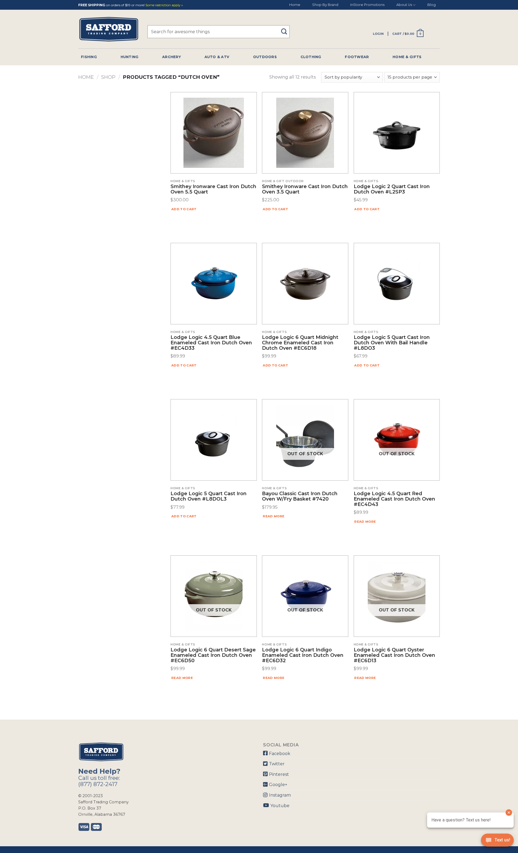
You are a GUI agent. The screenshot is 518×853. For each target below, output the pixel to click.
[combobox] (218, 31)
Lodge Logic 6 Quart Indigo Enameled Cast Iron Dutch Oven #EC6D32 (302, 655)
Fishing (89, 57)
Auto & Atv (217, 57)
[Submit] (286, 29)
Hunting (130, 57)
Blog (431, 5)
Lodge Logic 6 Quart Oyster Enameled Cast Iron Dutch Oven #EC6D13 (394, 655)
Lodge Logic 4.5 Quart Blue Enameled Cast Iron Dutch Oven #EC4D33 (211, 343)
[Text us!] (497, 841)
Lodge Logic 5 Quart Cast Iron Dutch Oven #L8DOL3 (209, 496)
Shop (108, 77)
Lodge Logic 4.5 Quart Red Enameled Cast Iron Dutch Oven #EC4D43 (394, 499)
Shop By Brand (325, 5)
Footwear (357, 57)
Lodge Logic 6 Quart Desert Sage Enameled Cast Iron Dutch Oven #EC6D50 (213, 655)
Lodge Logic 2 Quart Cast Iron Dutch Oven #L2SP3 (392, 189)
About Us (404, 5)
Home (294, 5)
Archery (171, 57)
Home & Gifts (407, 57)
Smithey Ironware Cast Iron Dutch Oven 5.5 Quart (213, 189)
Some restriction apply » (164, 5)
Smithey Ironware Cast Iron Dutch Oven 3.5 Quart (305, 189)
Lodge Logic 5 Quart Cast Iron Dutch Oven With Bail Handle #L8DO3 (392, 343)
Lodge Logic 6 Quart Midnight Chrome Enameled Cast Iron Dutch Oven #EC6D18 (300, 343)
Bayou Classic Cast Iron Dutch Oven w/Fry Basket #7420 (300, 496)
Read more (273, 516)
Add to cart (184, 209)
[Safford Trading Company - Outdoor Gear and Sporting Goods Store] (108, 29)
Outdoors (265, 57)
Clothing (311, 57)
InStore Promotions (367, 5)
